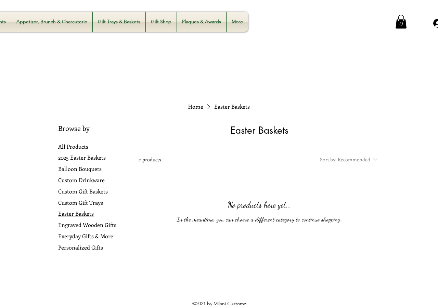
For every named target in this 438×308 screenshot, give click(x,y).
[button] (401, 22)
